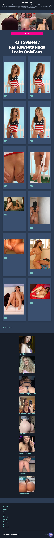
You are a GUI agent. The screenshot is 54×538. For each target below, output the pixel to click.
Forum (5, 519)
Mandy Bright (24, 493)
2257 (4, 512)
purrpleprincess (25, 433)
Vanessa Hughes (25, 453)
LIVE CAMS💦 (27, 33)
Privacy (5, 517)
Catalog (5, 522)
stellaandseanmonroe (27, 414)
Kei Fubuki (22, 354)
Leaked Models (26, 2)
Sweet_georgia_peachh (27, 394)
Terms (5, 514)
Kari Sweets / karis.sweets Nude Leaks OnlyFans (27, 47)
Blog (4, 524)
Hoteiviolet (23, 473)
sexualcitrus (23, 374)
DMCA (5, 509)
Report (5, 507)
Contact (6, 527)
